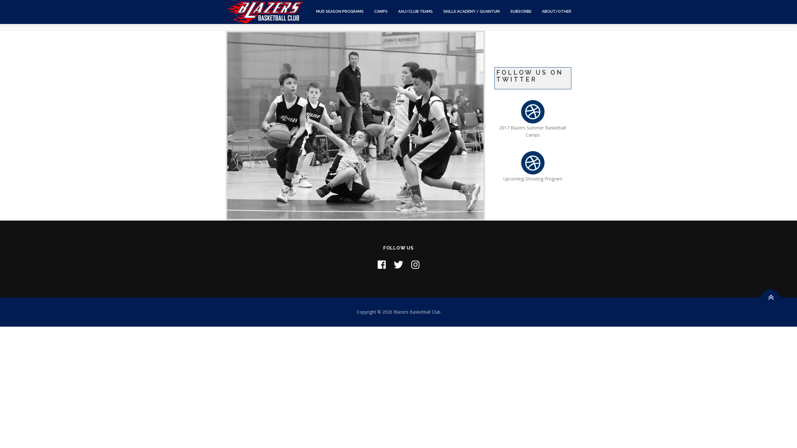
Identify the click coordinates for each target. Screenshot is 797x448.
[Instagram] (415, 264)
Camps (381, 11)
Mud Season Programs (340, 11)
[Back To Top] (771, 298)
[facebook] (382, 264)
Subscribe (520, 11)
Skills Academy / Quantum (471, 11)
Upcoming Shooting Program (532, 179)
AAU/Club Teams (415, 11)
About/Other (556, 11)
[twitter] (398, 264)
